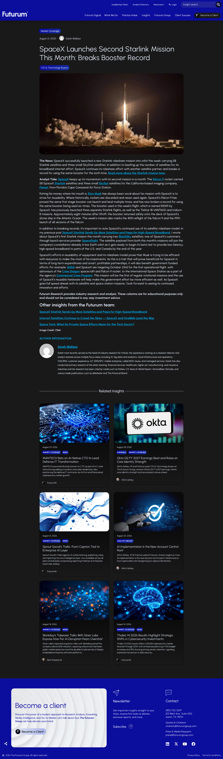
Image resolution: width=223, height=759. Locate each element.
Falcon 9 (158, 179)
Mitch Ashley (127, 480)
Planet (43, 187)
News (65, 452)
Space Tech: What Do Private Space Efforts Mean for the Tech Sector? (86, 324)
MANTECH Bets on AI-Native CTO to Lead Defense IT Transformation (71, 459)
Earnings (121, 452)
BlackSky (125, 236)
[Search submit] (218, 5)
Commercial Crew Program (74, 275)
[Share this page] (5, 743)
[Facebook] (193, 744)
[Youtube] (185, 744)
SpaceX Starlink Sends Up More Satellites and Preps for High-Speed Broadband (93, 312)
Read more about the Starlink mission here (136, 173)
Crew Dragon (71, 271)
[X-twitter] (176, 744)
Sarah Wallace (73, 38)
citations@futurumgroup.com (181, 726)
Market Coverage (50, 31)
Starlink (60, 183)
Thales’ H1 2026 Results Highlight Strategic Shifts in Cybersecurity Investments (145, 637)
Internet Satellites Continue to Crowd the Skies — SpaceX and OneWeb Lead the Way (96, 318)
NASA (71, 267)
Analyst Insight (125, 541)
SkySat (103, 183)
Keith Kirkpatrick (54, 660)
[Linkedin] (167, 744)
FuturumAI (52, 483)
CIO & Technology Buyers (54, 67)
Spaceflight (90, 240)
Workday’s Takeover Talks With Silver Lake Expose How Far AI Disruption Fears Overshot (73, 637)
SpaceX (63, 179)
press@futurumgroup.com (179, 735)
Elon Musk (94, 193)
